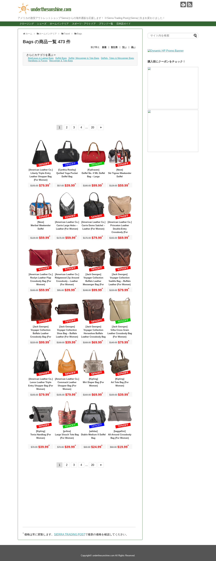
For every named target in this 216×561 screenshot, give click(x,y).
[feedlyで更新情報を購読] (183, 4)
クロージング (27, 23)
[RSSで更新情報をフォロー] (189, 4)
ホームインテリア (59, 23)
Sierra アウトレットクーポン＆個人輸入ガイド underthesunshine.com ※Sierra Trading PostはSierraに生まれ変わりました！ (105, 9)
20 (92, 127)
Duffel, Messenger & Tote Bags (84, 58)
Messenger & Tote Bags (61, 60)
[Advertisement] (80, 94)
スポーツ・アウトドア (84, 23)
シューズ (41, 23)
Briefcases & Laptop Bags (41, 58)
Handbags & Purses (38, 60)
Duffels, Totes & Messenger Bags (117, 58)
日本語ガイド (123, 23)
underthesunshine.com (103, 555)
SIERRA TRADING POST (69, 534)
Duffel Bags (61, 58)
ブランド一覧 (106, 23)
